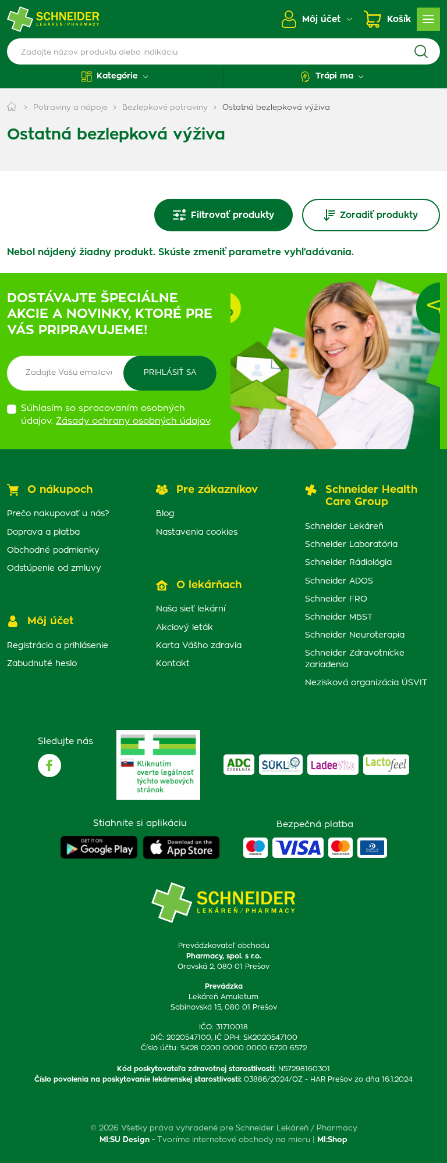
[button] (115, 76)
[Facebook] (49, 765)
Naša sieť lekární (190, 609)
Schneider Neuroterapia (355, 635)
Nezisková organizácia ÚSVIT (366, 683)
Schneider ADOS (339, 581)
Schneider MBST (338, 617)
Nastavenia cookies (196, 532)
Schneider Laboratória (351, 545)
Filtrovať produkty (232, 215)
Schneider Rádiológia (348, 563)
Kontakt (173, 664)
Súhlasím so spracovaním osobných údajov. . (116, 415)
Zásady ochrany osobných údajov (133, 421)
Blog (165, 514)
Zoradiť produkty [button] (379, 215)
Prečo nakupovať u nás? (58, 514)
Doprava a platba (43, 532)
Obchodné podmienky (53, 550)
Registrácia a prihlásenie (57, 646)
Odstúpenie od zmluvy (54, 568)
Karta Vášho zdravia (199, 646)
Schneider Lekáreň (344, 527)
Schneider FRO (336, 599)
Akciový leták (184, 628)
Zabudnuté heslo (42, 664)
